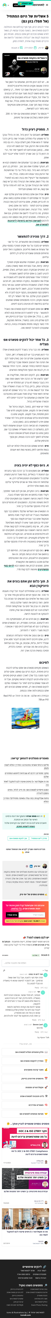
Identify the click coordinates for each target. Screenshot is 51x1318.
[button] (6, 5)
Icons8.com (25, 1315)
